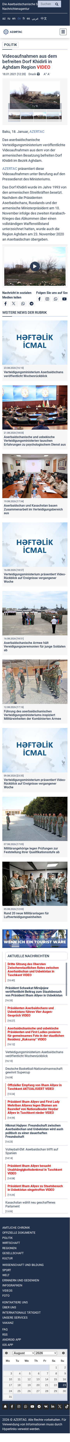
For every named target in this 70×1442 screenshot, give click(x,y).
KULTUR (7, 1258)
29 (55, 1391)
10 (10, 1379)
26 (29, 1391)
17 (10, 1385)
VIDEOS (7, 1290)
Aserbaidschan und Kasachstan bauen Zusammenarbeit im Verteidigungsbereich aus (33, 509)
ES (28, 18)
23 (64, 1385)
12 (29, 1379)
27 (38, 1391)
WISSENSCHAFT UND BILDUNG (23, 1265)
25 (19, 1391)
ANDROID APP (11, 1339)
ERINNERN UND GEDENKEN (20, 1280)
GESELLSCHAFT (13, 1253)
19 (29, 1385)
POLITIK (10, 45)
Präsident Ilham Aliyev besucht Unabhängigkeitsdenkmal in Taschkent (35, 1169)
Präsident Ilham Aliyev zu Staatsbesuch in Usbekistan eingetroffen (35, 1188)
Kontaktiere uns (15, 1302)
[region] (36, 1087)
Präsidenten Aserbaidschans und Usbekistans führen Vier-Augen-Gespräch (31, 1011)
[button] (35, 95)
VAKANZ (8, 1323)
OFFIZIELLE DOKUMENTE (18, 1232)
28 (46, 1391)
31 (10, 1396)
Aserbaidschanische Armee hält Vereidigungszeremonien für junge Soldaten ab (35, 646)
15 (55, 1379)
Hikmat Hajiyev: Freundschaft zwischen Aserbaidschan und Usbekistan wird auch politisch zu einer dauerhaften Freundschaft (34, 1131)
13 (38, 1379)
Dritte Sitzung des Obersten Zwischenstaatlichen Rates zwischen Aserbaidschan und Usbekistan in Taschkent (33, 969)
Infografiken (12, 1285)
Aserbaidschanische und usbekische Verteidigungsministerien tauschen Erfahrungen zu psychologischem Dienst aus (35, 440)
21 (46, 1385)
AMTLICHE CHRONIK (16, 1227)
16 (64, 1379)
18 (19, 1385)
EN (14, 18)
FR (24, 18)
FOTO (6, 1295)
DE (19, 18)
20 (38, 1385)
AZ (4, 18)
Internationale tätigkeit (21, 1312)
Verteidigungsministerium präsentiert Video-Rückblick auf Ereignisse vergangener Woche (35, 577)
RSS (5, 1334)
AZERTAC (36, 132)
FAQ (5, 1329)
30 (64, 1391)
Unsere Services (15, 1317)
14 (46, 1379)
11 (19, 1379)
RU (9, 18)
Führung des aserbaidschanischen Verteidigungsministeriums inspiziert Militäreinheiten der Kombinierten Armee (32, 715)
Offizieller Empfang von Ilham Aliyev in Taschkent (35, 1087)
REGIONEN (9, 1248)
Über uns (9, 1307)
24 (10, 1391)
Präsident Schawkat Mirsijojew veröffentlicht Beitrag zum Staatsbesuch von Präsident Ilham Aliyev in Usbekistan (33, 991)
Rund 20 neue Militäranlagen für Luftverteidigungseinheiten (26, 915)
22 (55, 1385)
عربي (35, 18)
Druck (33, 74)
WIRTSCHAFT (11, 1243)
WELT (6, 1275)
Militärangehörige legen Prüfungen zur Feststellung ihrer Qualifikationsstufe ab (32, 850)
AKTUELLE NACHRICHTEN (28, 956)
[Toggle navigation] (62, 32)
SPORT (6, 1270)
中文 (44, 18)
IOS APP (7, 1345)
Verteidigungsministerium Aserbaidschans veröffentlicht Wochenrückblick (33, 374)
